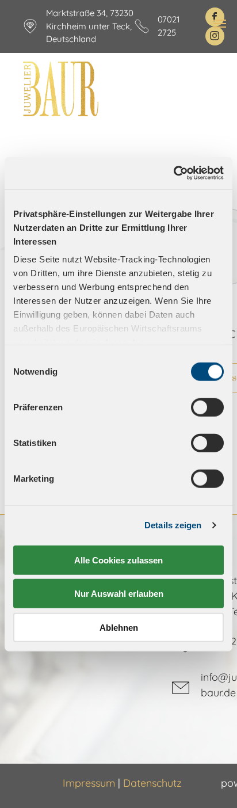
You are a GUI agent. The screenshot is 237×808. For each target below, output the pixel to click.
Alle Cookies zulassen (118, 560)
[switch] (207, 407)
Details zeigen (172, 525)
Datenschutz (152, 783)
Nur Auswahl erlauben (118, 594)
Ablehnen (119, 627)
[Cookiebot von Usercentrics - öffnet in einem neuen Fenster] (173, 173)
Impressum (89, 783)
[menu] (219, 23)
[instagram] (214, 35)
